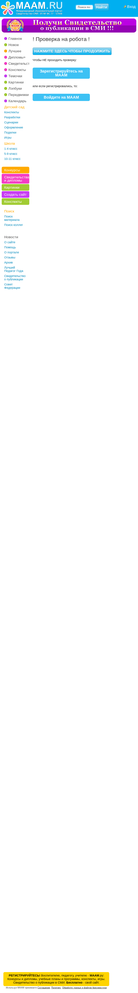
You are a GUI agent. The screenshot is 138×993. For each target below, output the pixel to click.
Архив (8, 262)
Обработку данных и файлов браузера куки (84, 987)
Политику (56, 987)
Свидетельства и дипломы (16, 178)
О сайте (9, 242)
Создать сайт (15, 194)
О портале (11, 252)
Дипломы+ (17, 57)
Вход (131, 7)
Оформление (13, 127)
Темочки (15, 76)
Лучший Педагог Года (13, 269)
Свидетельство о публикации (15, 277)
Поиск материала (12, 218)
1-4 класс (10, 148)
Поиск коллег (13, 225)
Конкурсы (12, 170)
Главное (15, 38)
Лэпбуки (15, 88)
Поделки (10, 132)
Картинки (16, 82)
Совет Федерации (12, 286)
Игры (7, 137)
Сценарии (11, 122)
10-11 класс (12, 158)
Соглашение (44, 987)
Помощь (10, 247)
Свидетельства (20, 63)
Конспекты (17, 70)
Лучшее (14, 51)
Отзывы (9, 257)
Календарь (17, 101)
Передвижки (18, 95)
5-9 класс (10, 153)
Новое (13, 45)
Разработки (12, 117)
